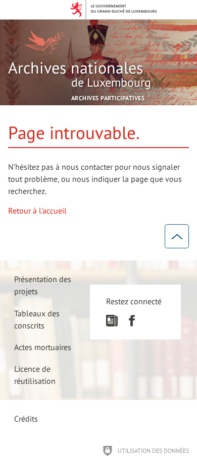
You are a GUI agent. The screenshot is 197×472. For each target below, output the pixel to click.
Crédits (26, 419)
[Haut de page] (177, 236)
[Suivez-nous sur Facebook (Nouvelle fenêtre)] (131, 323)
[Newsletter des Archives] (112, 323)
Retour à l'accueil (37, 211)
